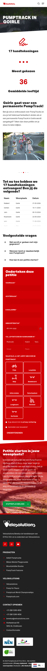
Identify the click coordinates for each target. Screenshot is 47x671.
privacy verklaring (29, 422)
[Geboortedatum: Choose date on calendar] (40, 328)
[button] (43, 3)
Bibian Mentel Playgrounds (17, 562)
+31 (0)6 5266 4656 (13, 610)
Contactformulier (13, 630)
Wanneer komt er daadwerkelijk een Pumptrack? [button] (24, 252)
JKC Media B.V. (26, 666)
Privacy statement (20, 663)
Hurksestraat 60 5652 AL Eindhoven (14, 624)
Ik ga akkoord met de (22, 422)
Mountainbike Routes (15, 566)
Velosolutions (11, 584)
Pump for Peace (12, 588)
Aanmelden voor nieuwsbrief (18, 427)
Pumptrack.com (12, 597)
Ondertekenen (15, 433)
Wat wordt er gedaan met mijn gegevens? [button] (23, 243)
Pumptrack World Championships (19, 592)
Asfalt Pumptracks (13, 558)
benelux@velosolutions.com (17, 619)
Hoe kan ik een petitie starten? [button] (23, 260)
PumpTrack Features (14, 570)
